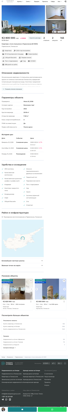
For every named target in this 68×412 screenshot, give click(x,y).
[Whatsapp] (52, 409)
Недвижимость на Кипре (10, 370)
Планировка (61, 31)
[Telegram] (2, 399)
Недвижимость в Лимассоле (11, 374)
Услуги (46, 385)
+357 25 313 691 (7, 397)
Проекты (47, 382)
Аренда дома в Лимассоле (32, 379)
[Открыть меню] (65, 1)
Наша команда (49, 376)
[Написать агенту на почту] (22, 409)
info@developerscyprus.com (11, 394)
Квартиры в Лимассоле (10, 376)
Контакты (47, 379)
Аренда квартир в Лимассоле (33, 376)
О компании (48, 374)
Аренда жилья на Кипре (31, 370)
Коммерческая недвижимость (12, 382)
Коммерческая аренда (31, 382)
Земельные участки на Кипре (12, 379)
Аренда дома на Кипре (31, 374)
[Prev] (4, 289)
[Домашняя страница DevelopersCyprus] (7, 363)
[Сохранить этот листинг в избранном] (31, 280)
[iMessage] (10, 399)
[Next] (31, 289)
